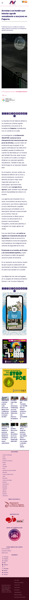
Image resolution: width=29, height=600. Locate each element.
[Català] (23, 1)
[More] (15, 116)
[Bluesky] (19, 114)
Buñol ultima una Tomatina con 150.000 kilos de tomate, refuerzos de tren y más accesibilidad (23, 409)
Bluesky (5, 570)
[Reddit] (24, 114)
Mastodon (6, 572)
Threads (6, 574)
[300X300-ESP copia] (14, 381)
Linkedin (6, 560)
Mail (5, 562)
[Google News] (3, 114)
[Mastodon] (17, 114)
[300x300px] (14, 363)
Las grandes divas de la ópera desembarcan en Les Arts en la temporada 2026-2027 (14, 434)
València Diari (5, 552)
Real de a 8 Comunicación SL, (6, 588)
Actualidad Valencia (21, 91)
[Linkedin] (22, 114)
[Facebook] (10, 114)
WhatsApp (6, 568)
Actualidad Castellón (6, 550)
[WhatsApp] (3, 569)
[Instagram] (8, 114)
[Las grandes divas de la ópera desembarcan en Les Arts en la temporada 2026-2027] (14, 424)
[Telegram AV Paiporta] (14, 336)
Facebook (6, 556)
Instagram (6, 558)
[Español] (26, 1)
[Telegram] (15, 114)
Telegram (6, 564)
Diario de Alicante (6, 548)
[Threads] (3, 575)
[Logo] (12, 3)
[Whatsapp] (5, 114)
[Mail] (3, 563)
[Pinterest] (26, 114)
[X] (12, 114)
